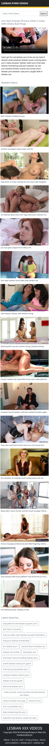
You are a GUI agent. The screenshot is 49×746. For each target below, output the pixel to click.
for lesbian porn (10, 646)
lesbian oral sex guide (12, 680)
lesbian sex (39, 742)
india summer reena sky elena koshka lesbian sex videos (24, 693)
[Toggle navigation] (44, 3)
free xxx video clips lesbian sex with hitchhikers (24, 635)
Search (43, 13)
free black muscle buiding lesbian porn (20, 658)
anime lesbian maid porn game (17, 663)
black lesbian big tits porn (14, 712)
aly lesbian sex (29, 652)
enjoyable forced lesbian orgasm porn (20, 623)
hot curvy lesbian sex (12, 706)
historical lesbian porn (13, 686)
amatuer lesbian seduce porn (16, 675)
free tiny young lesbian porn (15, 669)
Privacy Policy (32, 740)
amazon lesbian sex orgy (14, 700)
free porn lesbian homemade (16, 640)
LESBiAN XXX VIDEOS (24, 728)
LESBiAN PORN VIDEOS (14, 3)
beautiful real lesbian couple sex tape (19, 718)
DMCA (6, 740)
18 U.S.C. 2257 (17, 740)
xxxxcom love (35, 700)
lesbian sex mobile (11, 652)
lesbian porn (26, 742)
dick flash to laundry (12, 629)
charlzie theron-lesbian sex (33, 646)
